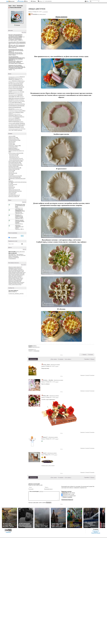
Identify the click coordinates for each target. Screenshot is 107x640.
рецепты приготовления (15, 120)
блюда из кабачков (15, 76)
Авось (41, 1)
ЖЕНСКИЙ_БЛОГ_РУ (13, 255)
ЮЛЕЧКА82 (18, 281)
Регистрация (21, 1)
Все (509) (24, 32)
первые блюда (12, 112)
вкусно (10, 87)
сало (9, 124)
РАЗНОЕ (10, 143)
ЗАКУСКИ (11, 136)
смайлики (41, 491)
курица (20, 110)
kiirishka (10, 273)
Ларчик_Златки (12, 278)
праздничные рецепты (18, 116)
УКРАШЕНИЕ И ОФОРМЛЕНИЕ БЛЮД (17, 178)
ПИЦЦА (10, 188)
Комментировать (33, 359)
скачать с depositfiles (19, 125)
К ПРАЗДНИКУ (12, 147)
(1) (22, 208)
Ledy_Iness (20, 269)
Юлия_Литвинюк (20, 282)
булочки (21, 82)
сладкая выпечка (14, 127)
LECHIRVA (11, 269)
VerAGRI (18, 272)
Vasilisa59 (13, 272)
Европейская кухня (13, 157)
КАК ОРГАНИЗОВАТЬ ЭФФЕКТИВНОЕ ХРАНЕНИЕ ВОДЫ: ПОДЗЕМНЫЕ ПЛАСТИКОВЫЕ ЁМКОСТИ (17, 58)
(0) (23, 36)
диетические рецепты (13, 95)
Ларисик (19, 276)
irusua (24, 272)
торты (15, 130)
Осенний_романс (12, 279)
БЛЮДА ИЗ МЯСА (12, 139)
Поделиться (90, 354)
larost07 (14, 273)
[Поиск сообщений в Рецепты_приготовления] (22, 235)
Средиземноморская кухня (15, 158)
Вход (27, 1)
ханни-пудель (18, 284)
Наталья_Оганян (19, 278)
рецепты (12, 120)
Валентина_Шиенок (13, 276)
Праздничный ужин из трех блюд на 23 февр (20, 205)
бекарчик (11, 283)
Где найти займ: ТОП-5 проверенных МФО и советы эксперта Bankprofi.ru (17, 42)
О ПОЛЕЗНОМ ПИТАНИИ (14, 175)
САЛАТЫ (10, 144)
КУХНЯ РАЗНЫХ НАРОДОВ (15, 153)
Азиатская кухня (13, 155)
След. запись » (68, 359)
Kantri (15, 268)
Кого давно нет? (12, 254)
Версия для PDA (96, 530)
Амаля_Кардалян (12, 275)
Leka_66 (10, 270)
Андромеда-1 (20, 275)
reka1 (10, 274)
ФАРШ (10, 185)
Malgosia (16, 270)
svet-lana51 (21, 274)
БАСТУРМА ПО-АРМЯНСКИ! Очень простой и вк (20, 211)
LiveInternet (11, 1)
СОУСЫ (10, 171)
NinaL (10, 271)
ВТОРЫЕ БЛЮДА (12, 166)
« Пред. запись (53, 359)
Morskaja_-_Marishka (48, 380)
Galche (14, 267)
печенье (17, 112)
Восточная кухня (13, 154)
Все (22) (24, 202)
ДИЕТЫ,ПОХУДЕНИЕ (13, 189)
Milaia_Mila (46, 395)
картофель (11, 104)
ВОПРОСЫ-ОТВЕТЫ (13, 196)
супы (24, 128)
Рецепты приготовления (9, 7)
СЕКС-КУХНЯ (12, 192)
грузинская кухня (16, 91)
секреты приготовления (16, 124)
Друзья (14, 5)
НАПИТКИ (11, 170)
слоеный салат (18, 128)
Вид (87, 1)
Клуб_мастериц (21, 255)
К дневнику (60, 359)
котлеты (22, 104)
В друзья (18, 25)
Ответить (82, 375)
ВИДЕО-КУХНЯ (12, 137)
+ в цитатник (45, 11)
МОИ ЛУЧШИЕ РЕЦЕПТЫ (14, 161)
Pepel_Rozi (13, 271)
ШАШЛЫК (11, 187)
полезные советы (13, 115)
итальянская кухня (15, 101)
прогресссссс (20, 283)
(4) (22, 218)
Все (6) (24, 249)
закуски (11, 98)
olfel (23, 273)
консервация (17, 104)
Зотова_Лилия (46, 364)
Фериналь (11, 281)
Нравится (84, 354)
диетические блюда (19, 93)
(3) (22, 223)
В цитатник (92, 375)
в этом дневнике (13, 237)
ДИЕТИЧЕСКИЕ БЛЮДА (14, 167)
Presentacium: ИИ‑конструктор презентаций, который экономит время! (16, 50)
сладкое (22, 127)
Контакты (96, 531)
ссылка (56, 366)
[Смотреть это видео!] (12, 206)
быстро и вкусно (13, 83)
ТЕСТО (10, 174)
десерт (22, 92)
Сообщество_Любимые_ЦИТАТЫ (16, 293)
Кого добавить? (19, 254)
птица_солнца (12, 284)
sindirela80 (16, 274)
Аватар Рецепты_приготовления (17, 17)
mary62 (20, 273)
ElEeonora (11, 267)
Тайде (20, 280)
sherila (12, 274)
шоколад (20, 130)
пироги (11, 114)
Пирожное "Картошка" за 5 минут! (19, 226)
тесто (10, 130)
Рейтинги (34, 1)
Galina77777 (19, 267)
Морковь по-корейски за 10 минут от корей (19, 216)
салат (17, 123)
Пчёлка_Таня (19, 279)
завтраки (20, 95)
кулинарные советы (18, 109)
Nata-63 (45, 453)
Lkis (13, 270)
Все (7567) (23, 264)
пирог (22, 112)
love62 (17, 273)
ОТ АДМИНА (11, 193)
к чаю (20, 101)
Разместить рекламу (95, 532)
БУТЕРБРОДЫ (12, 184)
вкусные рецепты (18, 87)
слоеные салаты (12, 128)
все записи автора (42, 14)
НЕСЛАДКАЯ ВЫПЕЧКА (14, 163)
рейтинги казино (12, 118)
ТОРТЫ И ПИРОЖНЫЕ (14, 177)
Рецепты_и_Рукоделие (14, 257)
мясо (23, 110)
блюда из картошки (18, 78)
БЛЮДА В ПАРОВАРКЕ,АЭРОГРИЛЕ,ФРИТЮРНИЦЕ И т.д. (18, 182)
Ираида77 (45, 437)
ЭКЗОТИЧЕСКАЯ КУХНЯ (14, 191)
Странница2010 (12, 258)
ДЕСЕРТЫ (11, 141)
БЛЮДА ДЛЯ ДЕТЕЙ (13, 169)
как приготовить (17, 102)
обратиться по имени (55, 364)
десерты (12, 93)
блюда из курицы (14, 79)
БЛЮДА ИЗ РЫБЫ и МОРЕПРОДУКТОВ (13, 149)
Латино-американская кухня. (15, 159)
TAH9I (10, 272)
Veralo (21, 272)
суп (22, 128)
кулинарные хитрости (13, 110)
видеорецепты (18, 85)
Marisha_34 (21, 270)
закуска (21, 96)
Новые (92, 359)
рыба (14, 123)
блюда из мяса (16, 81)
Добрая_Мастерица (20, 251)
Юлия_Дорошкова (13, 282)
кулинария (12, 105)
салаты (22, 123)
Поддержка (85, 1)
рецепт (17, 118)
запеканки (16, 98)
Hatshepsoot (11, 268)
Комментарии (20, 5)
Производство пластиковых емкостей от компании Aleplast (16, 66)
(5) (22, 213)
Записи (9, 5)
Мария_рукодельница (13, 256)
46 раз (35, 349)
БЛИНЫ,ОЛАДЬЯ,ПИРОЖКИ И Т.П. (16, 150)
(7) (23, 229)
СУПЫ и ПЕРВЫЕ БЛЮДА (14, 165)
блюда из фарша (16, 82)
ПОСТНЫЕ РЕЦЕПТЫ (13, 195)
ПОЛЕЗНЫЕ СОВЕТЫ (13, 145)
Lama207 (15, 269)
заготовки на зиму (14, 96)
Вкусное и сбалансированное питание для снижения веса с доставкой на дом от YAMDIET (15, 35)
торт (12, 130)
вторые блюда (13, 88)
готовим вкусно (13, 90)
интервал (15, 283)
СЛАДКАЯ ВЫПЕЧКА (13, 140)
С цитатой (87, 375)
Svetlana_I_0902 (20, 271)
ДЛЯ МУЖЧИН (12, 173)
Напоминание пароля (48, 489)
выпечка (19, 88)
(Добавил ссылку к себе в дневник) (48, 465)
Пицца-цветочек (35, 347)
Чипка (14, 281)
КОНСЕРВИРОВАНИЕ (14, 162)
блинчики (10, 76)
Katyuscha (19, 268)
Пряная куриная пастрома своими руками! (19, 221)
